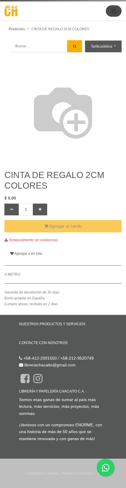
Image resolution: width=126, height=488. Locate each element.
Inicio (24, 332)
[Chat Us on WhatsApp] (105, 467)
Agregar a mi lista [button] (28, 253)
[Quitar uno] (11, 209)
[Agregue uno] (40, 209)
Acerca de (95, 391)
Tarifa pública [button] (102, 46)
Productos (17, 29)
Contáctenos (30, 351)
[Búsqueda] (74, 46)
